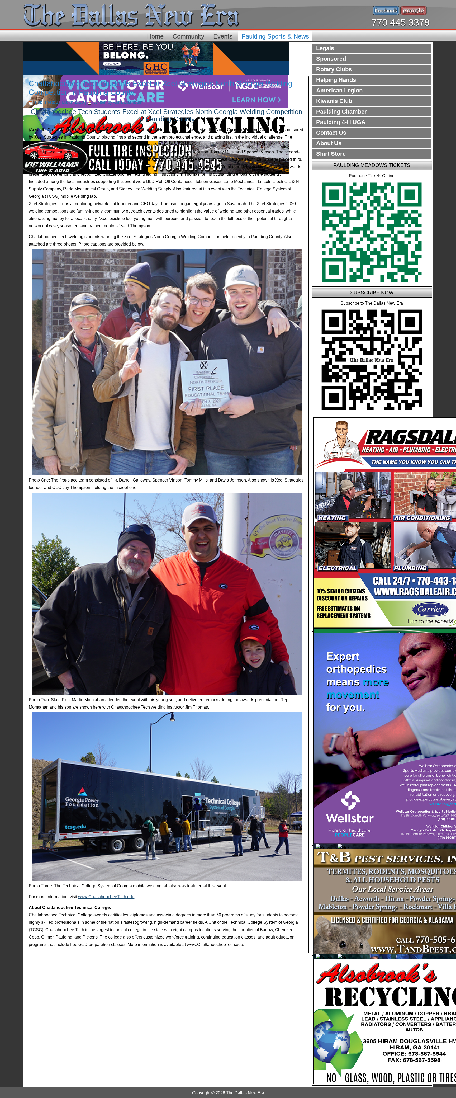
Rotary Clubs (334, 69)
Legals (325, 48)
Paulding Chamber (341, 111)
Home (155, 36)
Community (188, 36)
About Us (328, 143)
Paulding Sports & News (275, 36)
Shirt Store (331, 153)
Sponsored (331, 58)
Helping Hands (336, 80)
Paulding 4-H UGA (340, 122)
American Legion (339, 90)
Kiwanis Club (334, 101)
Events (222, 36)
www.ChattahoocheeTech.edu (106, 896)
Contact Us (331, 132)
